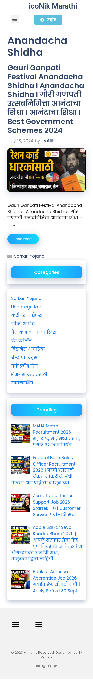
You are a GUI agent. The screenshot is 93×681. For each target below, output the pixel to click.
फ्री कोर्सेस (21, 341)
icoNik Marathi (53, 6)
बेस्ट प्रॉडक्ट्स (24, 358)
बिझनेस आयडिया (28, 349)
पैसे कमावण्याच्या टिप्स (33, 332)
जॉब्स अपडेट (23, 324)
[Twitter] (55, 666)
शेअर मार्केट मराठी (29, 375)
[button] (15, 19)
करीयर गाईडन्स (27, 315)
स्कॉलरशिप (22, 383)
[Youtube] (38, 666)
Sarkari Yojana (29, 256)
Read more (23, 238)
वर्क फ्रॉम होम (24, 366)
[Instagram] (43, 666)
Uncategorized (27, 307)
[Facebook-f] (49, 666)
